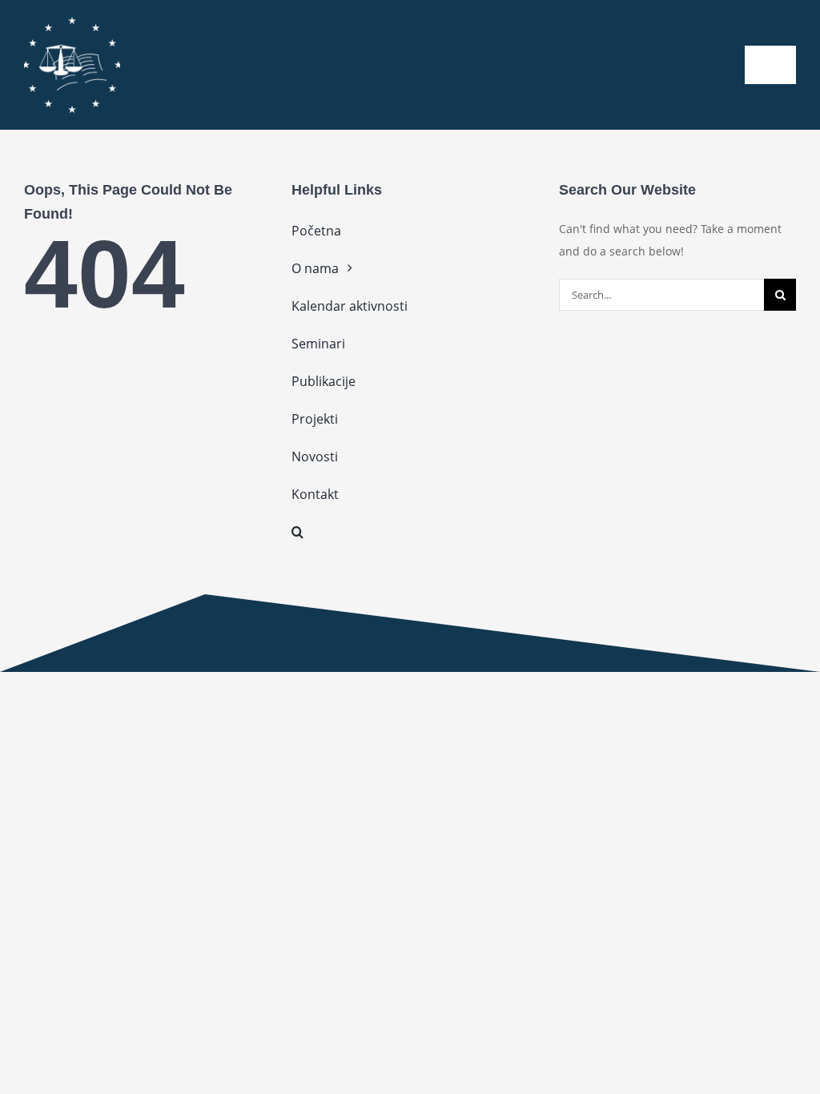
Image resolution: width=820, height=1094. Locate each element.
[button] (410, 532)
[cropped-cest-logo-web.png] (72, 22)
